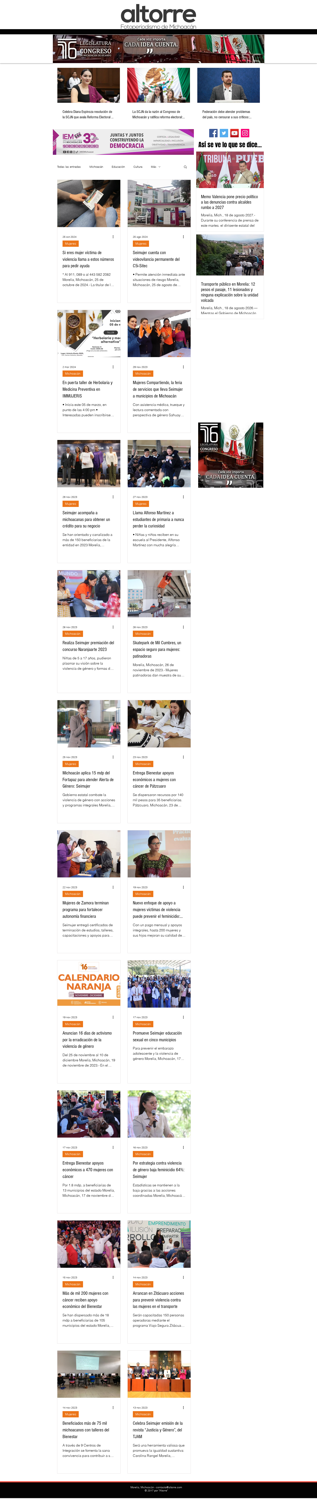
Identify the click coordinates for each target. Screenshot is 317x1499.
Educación (118, 166)
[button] (185, 167)
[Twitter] (224, 133)
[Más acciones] (114, 236)
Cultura (137, 166)
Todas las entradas (69, 166)
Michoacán (96, 166)
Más (153, 166)
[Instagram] (245, 133)
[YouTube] (234, 133)
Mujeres (70, 243)
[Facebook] (213, 133)
